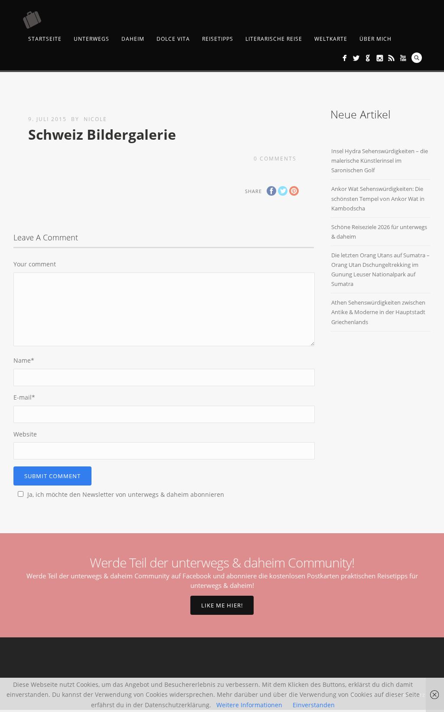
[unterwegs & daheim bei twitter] (356, 57)
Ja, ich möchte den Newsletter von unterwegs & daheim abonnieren (125, 494)
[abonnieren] (391, 57)
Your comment (34, 264)
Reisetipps (217, 39)
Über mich (375, 39)
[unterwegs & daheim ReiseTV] (403, 57)
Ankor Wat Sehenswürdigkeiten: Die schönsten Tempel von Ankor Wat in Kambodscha (377, 198)
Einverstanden (314, 705)
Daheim (132, 39)
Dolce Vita (173, 39)
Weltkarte (330, 39)
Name (23, 360)
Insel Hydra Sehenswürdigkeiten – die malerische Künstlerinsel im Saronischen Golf (379, 160)
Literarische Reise (273, 39)
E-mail (24, 397)
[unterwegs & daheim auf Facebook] (344, 57)
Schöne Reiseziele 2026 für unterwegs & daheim (379, 231)
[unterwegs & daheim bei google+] (367, 57)
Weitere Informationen (249, 705)
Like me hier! (222, 605)
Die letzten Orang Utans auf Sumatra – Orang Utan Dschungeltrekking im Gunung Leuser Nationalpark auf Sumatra (380, 269)
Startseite (45, 39)
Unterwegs (91, 39)
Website (25, 434)
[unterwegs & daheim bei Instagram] (379, 57)
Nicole (95, 119)
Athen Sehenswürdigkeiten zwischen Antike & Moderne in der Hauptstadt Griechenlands (378, 312)
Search (416, 57)
